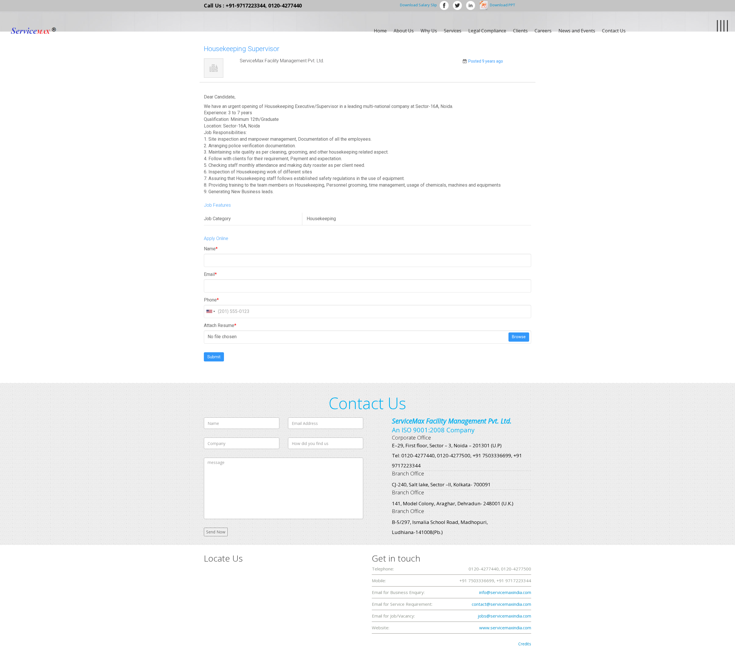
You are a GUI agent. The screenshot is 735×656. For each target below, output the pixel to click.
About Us (404, 31)
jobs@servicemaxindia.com (504, 616)
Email (210, 274)
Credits (524, 644)
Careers (543, 31)
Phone (211, 300)
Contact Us (614, 31)
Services (452, 31)
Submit (213, 357)
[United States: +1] (210, 311)
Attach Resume (220, 325)
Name (211, 248)
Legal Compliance (487, 31)
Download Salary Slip (418, 4)
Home (380, 31)
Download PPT (502, 4)
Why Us (429, 31)
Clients (520, 31)
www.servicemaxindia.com (505, 627)
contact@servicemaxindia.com (501, 604)
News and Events (576, 31)
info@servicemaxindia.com (505, 592)
